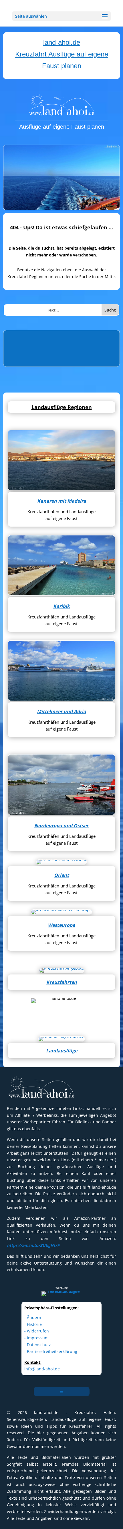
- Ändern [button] (32, 1317)
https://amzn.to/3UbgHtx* (33, 1245)
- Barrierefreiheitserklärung (50, 1351)
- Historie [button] (33, 1324)
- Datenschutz (37, 1344)
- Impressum (36, 1337)
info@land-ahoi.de (42, 1369)
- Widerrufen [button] (36, 1331)
